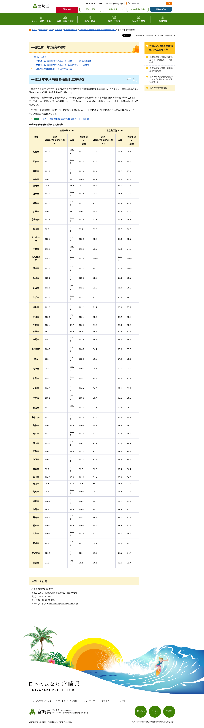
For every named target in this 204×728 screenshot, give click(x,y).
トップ (34, 30)
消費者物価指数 (70, 30)
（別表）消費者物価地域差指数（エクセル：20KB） (65, 119)
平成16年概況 (40, 57)
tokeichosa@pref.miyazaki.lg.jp (63, 604)
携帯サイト (106, 701)
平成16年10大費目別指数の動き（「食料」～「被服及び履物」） (65, 61)
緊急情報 (67, 9)
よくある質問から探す (137, 9)
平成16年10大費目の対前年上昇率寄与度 (53, 69)
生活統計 (58, 30)
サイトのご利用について (41, 701)
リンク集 (121, 701)
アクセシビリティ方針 (67, 701)
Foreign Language (116, 3)
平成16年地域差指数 (158, 88)
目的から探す (90, 9)
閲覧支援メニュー (95, 3)
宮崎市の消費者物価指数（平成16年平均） (97, 30)
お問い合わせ (141, 711)
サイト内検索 (128, 3)
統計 (51, 30)
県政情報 (43, 30)
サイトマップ (89, 701)
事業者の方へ (161, 9)
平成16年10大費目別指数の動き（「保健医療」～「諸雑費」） (64, 65)
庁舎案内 (169, 711)
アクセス (155, 711)
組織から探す (114, 9)
